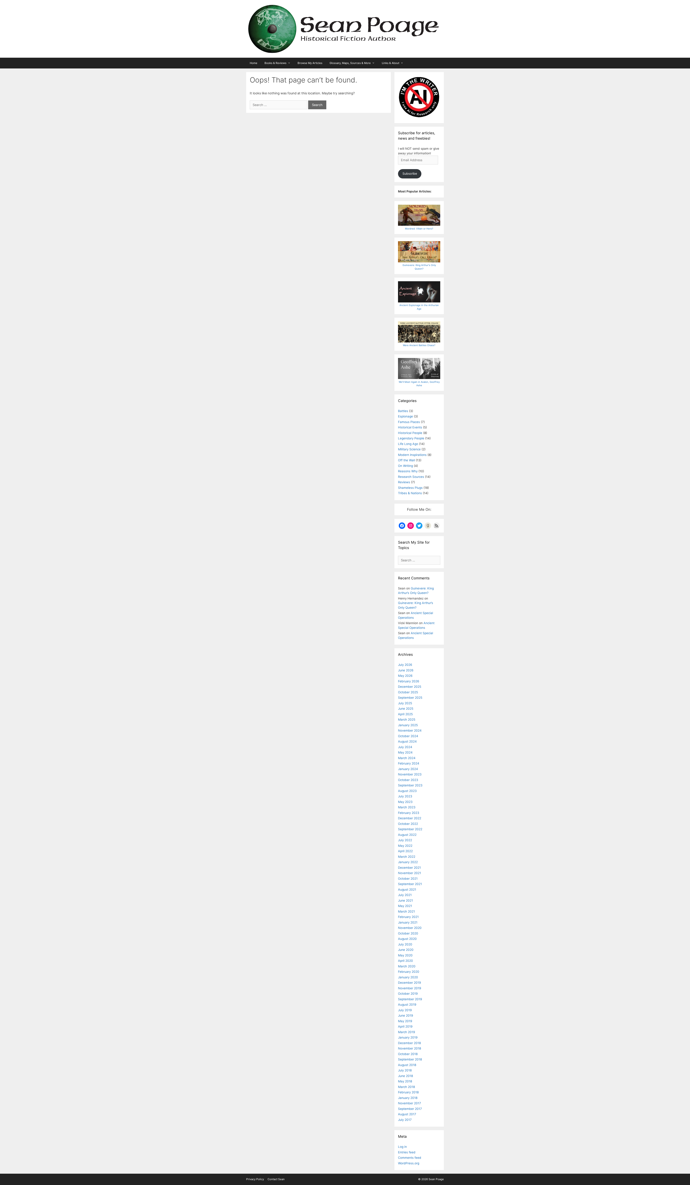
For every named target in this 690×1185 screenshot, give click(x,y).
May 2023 (405, 802)
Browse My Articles (310, 63)
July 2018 (405, 1070)
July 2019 (405, 1010)
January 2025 (408, 725)
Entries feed (406, 1152)
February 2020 (408, 971)
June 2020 (405, 950)
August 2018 (407, 1065)
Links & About (390, 63)
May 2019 (405, 1021)
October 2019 (408, 993)
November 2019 (409, 988)
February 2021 (408, 917)
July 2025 (405, 703)
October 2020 (408, 933)
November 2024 (410, 730)
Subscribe (409, 173)
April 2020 (405, 961)
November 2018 (409, 1048)
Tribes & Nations (410, 493)
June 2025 (405, 708)
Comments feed (409, 1157)
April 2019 (405, 1026)
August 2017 (407, 1114)
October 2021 (408, 878)
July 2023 (405, 796)
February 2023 (408, 813)
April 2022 (405, 851)
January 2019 (408, 1037)
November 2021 (409, 873)
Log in (402, 1147)
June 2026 (405, 670)
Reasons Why (408, 471)
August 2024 (407, 741)
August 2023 (407, 791)
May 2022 (405, 846)
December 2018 (409, 1043)
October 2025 (408, 692)
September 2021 (410, 884)
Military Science (409, 449)
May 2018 (405, 1081)
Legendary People (411, 438)
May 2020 (405, 955)
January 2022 (408, 862)
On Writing (405, 466)
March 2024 (406, 758)
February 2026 (408, 681)
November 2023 (410, 774)
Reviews (404, 482)
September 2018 (410, 1059)
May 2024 (405, 752)
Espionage (405, 416)
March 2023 (406, 807)
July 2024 (405, 747)
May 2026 (405, 676)
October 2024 (408, 736)
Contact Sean (276, 1179)
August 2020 (407, 939)
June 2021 (405, 900)
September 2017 (410, 1109)
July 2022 (405, 840)
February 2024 (408, 763)
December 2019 (409, 982)
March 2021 (406, 911)
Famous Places (409, 422)
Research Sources (411, 477)
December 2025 (409, 686)
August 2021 (407, 889)
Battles (403, 411)
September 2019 (410, 999)
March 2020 (406, 966)
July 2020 (405, 944)
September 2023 (410, 785)
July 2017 (405, 1120)
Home (253, 63)
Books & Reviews (275, 63)
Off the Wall (406, 460)
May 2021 (405, 906)
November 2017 (409, 1103)
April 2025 (405, 714)
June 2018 (405, 1076)
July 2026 (405, 665)
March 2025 (406, 719)
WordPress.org (408, 1163)
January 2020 (408, 977)
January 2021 (407, 922)
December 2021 (409, 867)
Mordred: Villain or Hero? (419, 228)
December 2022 (409, 818)
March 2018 (406, 1087)
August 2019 (407, 1004)
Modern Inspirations (412, 455)
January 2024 (408, 769)
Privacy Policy (255, 1179)
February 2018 (408, 1092)
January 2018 (407, 1098)
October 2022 (408, 824)
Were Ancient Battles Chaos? (419, 345)
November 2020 (410, 928)
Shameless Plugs (410, 488)
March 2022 (406, 856)
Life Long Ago (408, 444)
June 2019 (405, 1015)
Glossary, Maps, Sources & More (350, 63)
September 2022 (410, 829)
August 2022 (407, 835)
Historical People (410, 433)
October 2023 (408, 780)
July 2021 (405, 895)
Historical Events (410, 427)
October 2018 (408, 1054)
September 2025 (410, 697)
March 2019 (406, 1032)
